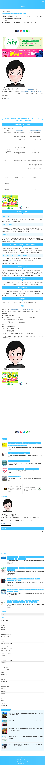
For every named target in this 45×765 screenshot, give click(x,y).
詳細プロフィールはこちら (7, 523)
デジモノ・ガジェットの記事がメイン (22, 759)
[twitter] (16, 31)
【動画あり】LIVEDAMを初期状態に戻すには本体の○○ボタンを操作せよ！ (25, 721)
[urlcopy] (29, 31)
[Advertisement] (22, 108)
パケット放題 (12, 260)
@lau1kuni (30, 89)
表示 (7, 98)
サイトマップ (22, 757)
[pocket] (21, 31)
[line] (27, 31)
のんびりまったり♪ (22, 6)
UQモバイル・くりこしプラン (35, 130)
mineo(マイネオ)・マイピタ (28, 91)
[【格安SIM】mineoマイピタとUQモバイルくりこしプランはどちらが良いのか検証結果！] (24, 31)
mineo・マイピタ (19, 130)
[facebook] (18, 31)
